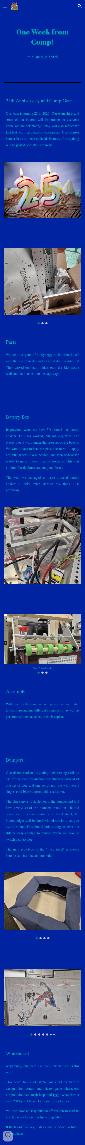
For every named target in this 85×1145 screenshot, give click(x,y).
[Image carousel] (42, 286)
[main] (42, 37)
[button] (5, 6)
